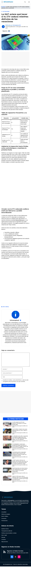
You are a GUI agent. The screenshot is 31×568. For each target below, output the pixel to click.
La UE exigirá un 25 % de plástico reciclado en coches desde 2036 (19, 423)
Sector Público (4, 516)
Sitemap (3, 537)
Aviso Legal (4, 535)
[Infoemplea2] (7, 2)
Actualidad (6, 11)
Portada (3, 6)
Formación (3, 518)
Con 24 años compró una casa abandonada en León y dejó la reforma (19, 430)
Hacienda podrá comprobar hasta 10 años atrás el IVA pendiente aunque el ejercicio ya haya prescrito (19, 453)
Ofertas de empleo (5, 514)
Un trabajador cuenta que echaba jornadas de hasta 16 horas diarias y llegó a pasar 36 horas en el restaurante (20, 445)
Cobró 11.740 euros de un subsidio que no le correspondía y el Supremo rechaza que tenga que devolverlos (20, 478)
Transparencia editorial (6, 530)
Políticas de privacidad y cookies (9, 533)
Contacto (3, 539)
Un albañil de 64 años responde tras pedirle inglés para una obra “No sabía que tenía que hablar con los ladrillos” (20, 437)
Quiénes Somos (5, 528)
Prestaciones (4, 520)
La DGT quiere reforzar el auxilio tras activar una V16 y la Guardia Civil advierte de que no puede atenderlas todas (20, 462)
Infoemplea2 (16, 25)
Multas (7, 306)
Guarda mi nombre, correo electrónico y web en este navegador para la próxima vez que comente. (15, 380)
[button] (25, 2)
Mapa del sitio (4, 541)
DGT (4, 306)
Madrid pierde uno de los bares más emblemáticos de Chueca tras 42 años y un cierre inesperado (20, 470)
